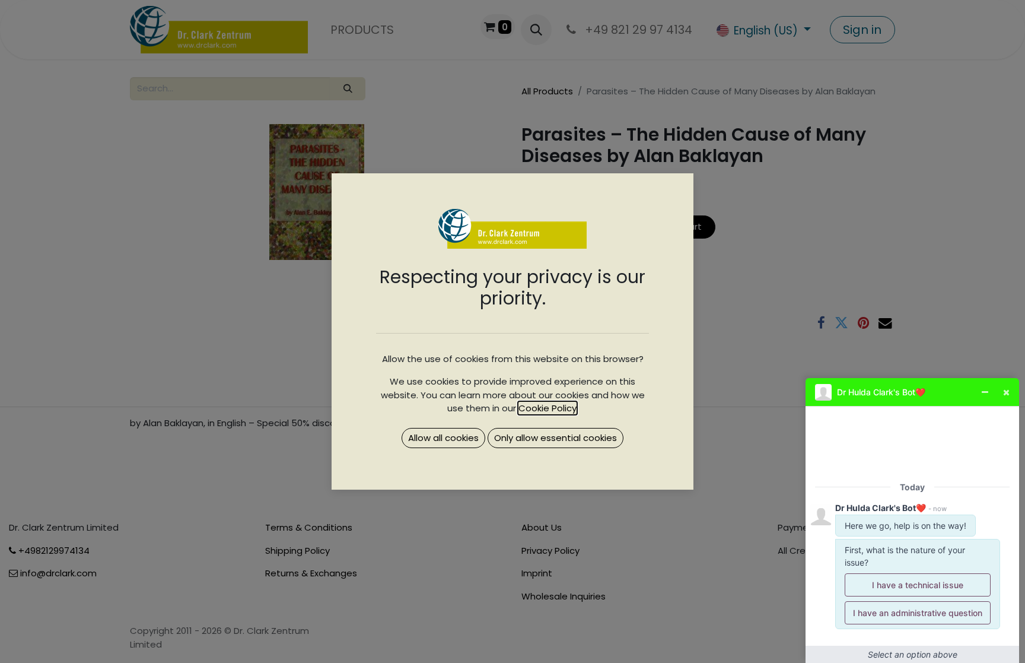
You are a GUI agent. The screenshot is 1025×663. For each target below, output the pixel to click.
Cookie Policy (547, 408)
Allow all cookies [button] (443, 438)
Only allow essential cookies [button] (555, 438)
